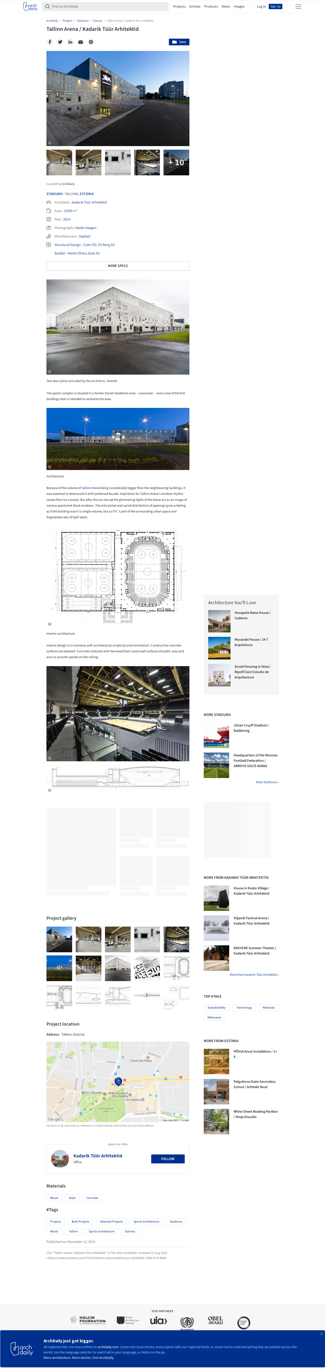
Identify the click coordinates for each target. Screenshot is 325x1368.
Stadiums (54, 193)
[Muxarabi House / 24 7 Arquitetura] (219, 648)
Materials (269, 1007)
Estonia (87, 193)
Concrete (92, 1198)
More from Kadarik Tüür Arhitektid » (254, 974)
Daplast (84, 236)
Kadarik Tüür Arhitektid (89, 202)
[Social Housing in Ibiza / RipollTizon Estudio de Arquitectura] (219, 675)
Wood (54, 1198)
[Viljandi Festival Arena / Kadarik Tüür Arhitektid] (216, 928)
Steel (72, 1198)
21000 (68, 210)
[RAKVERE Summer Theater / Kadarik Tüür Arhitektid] (216, 958)
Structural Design (68, 244)
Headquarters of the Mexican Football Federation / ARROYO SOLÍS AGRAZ (256, 760)
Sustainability (217, 1007)
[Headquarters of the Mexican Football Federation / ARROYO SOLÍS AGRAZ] (216, 765)
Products (211, 6)
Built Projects (80, 1221)
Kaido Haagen (86, 227)
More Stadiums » (267, 782)
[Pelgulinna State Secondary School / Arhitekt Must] (216, 1091)
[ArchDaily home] (30, 6)
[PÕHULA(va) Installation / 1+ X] (216, 1061)
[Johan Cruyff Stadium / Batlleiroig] (216, 735)
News (226, 6)
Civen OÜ (89, 244)
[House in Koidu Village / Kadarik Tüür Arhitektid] (216, 898)
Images (239, 6)
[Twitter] (60, 42)
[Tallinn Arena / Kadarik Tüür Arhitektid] (59, 939)
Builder (60, 253)
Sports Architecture (146, 1221)
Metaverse (214, 1017)
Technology (244, 1007)
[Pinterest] (91, 42)
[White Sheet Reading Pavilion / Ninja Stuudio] (216, 1121)
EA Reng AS (106, 244)
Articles (195, 6)
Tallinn (86, 488)
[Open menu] (298, 6)
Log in (261, 6)
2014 (66, 219)
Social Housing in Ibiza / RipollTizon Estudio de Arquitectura (253, 672)
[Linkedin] (70, 42)
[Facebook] (49, 42)
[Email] (80, 42)
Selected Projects (111, 1221)
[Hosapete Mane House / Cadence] (219, 621)
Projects (179, 6)
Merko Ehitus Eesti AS (84, 253)
